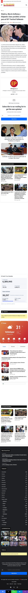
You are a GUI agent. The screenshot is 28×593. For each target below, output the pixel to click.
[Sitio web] (11, 94)
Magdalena (5, 509)
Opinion (3, 495)
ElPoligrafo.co (14, 88)
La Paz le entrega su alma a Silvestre (17, 362)
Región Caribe (4, 499)
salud (3, 516)
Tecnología (4, 524)
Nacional (3, 493)
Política (3, 497)
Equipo (15, 583)
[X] (15, 94)
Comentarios (22, 346)
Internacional (4, 488)
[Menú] (1, 5)
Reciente (13, 346)
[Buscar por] (26, 5)
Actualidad (4, 471)
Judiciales (4, 490)
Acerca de (11, 583)
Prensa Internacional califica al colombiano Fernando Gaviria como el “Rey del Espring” (17, 352)
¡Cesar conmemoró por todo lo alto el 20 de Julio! (12, 1)
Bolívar (4, 503)
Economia (4, 482)
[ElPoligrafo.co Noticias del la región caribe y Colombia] (8, 5)
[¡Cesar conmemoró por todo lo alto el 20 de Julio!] (7, 187)
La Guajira (5, 507)
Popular (4, 346)
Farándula (4, 484)
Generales (4, 486)
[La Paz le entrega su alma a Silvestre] (5, 364)
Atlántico (5, 501)
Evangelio (5, 522)
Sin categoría (4, 518)
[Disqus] (14, 220)
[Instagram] (17, 94)
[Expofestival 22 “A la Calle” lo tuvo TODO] (23, 543)
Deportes (3, 480)
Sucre (4, 511)
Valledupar (5, 514)
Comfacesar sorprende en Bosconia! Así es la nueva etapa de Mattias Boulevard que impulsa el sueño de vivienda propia (20, 436)
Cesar (4, 505)
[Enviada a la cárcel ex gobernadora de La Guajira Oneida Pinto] (5, 378)
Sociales (3, 520)
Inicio (3, 10)
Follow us (4, 550)
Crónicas (3, 476)
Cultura (3, 478)
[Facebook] (13, 94)
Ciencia (3, 474)
